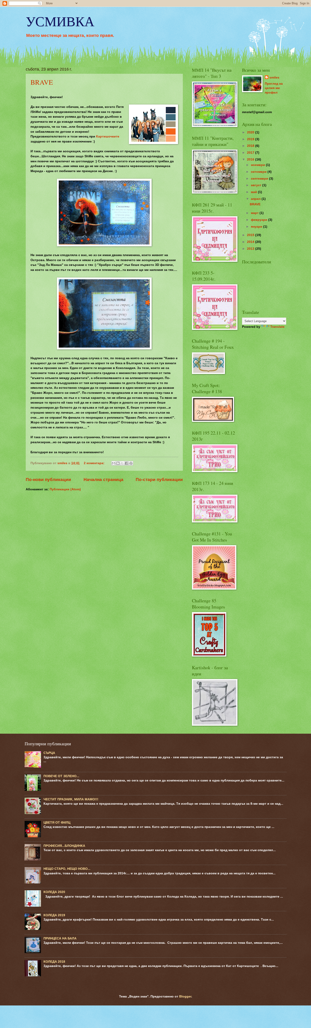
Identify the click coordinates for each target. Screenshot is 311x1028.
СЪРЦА (49, 753)
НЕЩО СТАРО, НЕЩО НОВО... (66, 868)
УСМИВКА (60, 21)
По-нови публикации (48, 479)
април (256, 199)
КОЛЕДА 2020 (54, 892)
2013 (251, 248)
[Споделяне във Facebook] (126, 463)
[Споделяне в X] (122, 463)
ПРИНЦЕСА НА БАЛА (59, 938)
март (255, 213)
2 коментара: (94, 463)
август (256, 185)
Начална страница (103, 479)
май (254, 192)
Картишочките (107, 136)
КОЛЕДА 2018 (54, 961)
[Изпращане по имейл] (113, 463)
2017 (251, 152)
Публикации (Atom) (65, 489)
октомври (259, 171)
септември (260, 178)
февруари (259, 219)
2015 (251, 235)
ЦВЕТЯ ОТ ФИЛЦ (56, 822)
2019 (251, 139)
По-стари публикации (159, 479)
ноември (258, 165)
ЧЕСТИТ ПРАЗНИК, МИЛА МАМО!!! (70, 799)
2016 (251, 159)
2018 (251, 146)
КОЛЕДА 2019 (54, 915)
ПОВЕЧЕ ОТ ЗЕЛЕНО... (61, 776)
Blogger (185, 996)
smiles (274, 77)
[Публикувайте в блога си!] (118, 463)
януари (257, 226)
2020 (251, 132)
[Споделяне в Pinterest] (131, 463)
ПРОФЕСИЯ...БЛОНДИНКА (64, 845)
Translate (277, 326)
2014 (251, 242)
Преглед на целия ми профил (274, 88)
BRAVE (42, 82)
